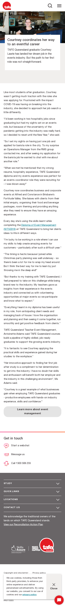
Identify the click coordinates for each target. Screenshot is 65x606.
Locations (11, 500)
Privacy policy (39, 573)
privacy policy (29, 595)
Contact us (12, 508)
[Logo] (6, 10)
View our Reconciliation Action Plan (23, 524)
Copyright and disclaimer (16, 573)
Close (54, 588)
